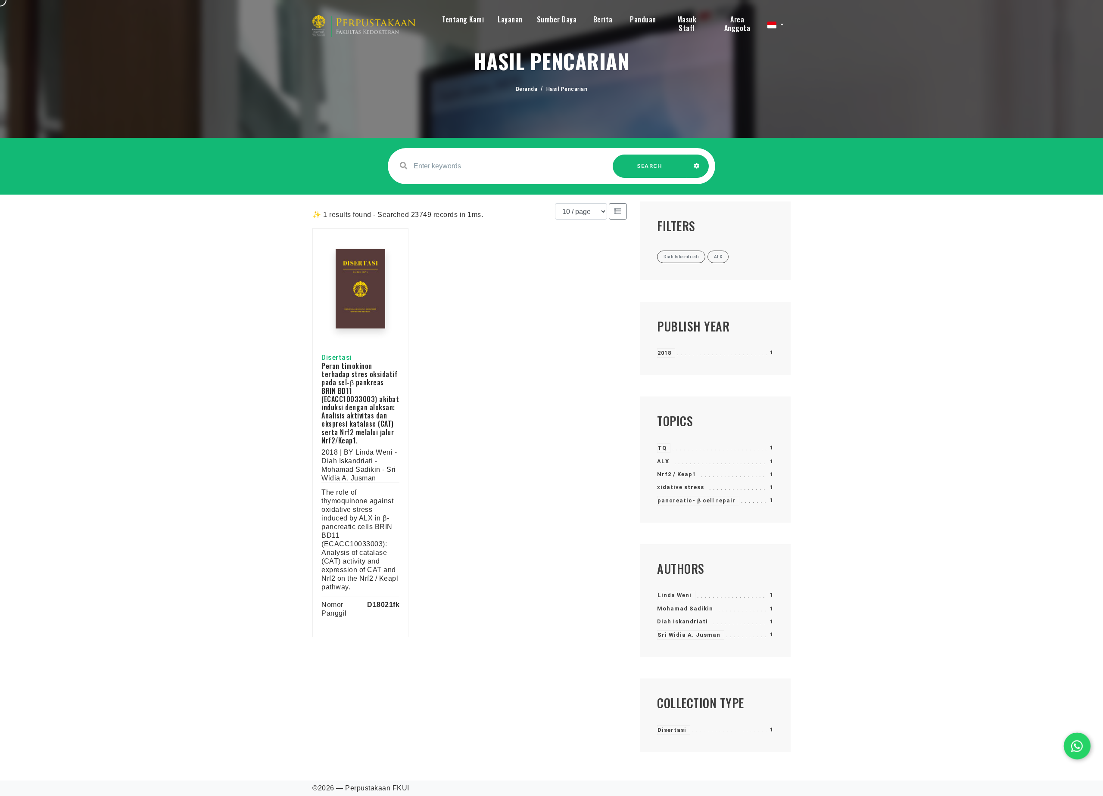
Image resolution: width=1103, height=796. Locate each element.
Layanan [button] (510, 19)
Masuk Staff (687, 23)
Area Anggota (737, 23)
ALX (663, 461)
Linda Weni (674, 595)
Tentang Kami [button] (463, 19)
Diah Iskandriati (682, 621)
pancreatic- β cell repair (696, 500)
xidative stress (680, 487)
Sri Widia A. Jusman (688, 635)
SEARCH (650, 166)
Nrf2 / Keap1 (676, 474)
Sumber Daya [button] (557, 19)
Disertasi (671, 730)
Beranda (527, 89)
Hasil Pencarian (567, 89)
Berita (603, 19)
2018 (664, 353)
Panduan (643, 19)
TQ (662, 448)
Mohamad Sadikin (685, 608)
